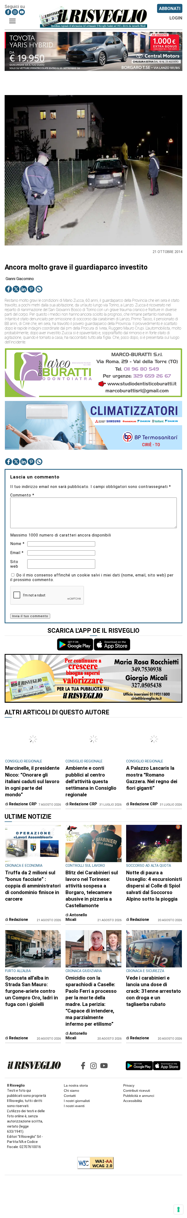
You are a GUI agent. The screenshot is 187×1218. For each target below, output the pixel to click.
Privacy (128, 1085)
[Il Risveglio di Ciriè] (93, 17)
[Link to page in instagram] (15, 12)
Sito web (14, 564)
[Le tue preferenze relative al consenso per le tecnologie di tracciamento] (178, 1209)
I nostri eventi (74, 1106)
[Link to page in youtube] (22, 12)
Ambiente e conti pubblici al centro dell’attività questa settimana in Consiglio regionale (90, 781)
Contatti (70, 1096)
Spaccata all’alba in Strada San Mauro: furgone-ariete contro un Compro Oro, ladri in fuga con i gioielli (31, 991)
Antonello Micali (76, 917)
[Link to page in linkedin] (23, 289)
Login (175, 17)
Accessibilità (132, 1101)
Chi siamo (71, 1090)
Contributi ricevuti (136, 1090)
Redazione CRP (23, 804)
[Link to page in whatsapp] (39, 289)
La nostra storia (76, 1085)
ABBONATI (169, 8)
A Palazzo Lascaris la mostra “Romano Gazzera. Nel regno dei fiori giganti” (151, 778)
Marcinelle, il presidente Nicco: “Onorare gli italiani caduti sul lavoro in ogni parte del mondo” (32, 781)
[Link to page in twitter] (16, 289)
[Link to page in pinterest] (31, 289)
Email (17, 552)
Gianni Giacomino (20, 278)
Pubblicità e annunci (138, 1096)
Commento (22, 495)
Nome (17, 543)
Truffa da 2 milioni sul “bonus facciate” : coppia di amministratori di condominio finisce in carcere (33, 886)
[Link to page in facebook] (8, 12)
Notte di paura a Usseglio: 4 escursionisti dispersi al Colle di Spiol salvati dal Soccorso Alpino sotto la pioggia (154, 886)
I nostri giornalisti (77, 1101)
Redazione (18, 919)
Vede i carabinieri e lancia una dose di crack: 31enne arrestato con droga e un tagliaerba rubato (153, 991)
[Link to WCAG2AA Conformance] (94, 1163)
